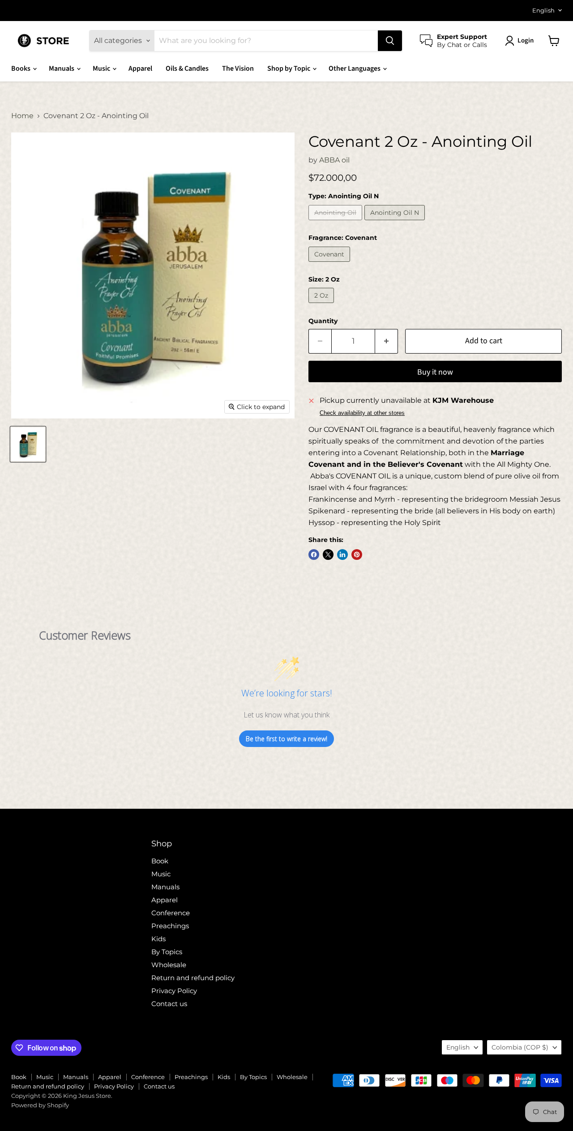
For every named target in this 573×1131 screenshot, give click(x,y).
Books (21, 68)
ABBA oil (334, 160)
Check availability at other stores (362, 413)
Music (102, 68)
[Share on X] (328, 554)
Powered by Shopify (40, 1105)
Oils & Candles (187, 68)
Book (159, 861)
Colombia (520, 1047)
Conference (170, 913)
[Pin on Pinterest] (356, 554)
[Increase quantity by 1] (386, 341)
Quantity (323, 320)
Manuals (62, 68)
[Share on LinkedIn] (342, 554)
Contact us (169, 1003)
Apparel (140, 68)
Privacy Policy (174, 990)
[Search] (390, 40)
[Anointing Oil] (336, 222)
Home (22, 116)
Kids (158, 939)
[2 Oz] (322, 305)
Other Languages (355, 68)
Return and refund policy (193, 977)
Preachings (170, 926)
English (543, 10)
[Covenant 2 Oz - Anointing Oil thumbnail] (28, 444)
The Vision (238, 68)
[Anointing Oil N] (395, 222)
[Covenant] (330, 264)
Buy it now (435, 372)
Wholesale (168, 964)
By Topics (166, 951)
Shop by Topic (289, 68)
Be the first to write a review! (286, 738)
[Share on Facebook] (313, 554)
